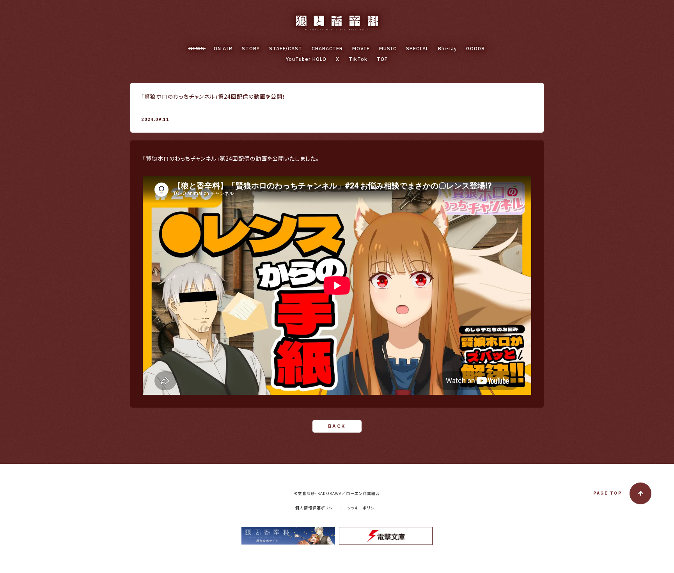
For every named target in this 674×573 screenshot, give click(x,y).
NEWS (196, 48)
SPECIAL (417, 48)
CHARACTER (327, 48)
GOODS (475, 48)
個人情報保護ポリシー (316, 508)
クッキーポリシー (363, 508)
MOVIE (361, 48)
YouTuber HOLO (306, 59)
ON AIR (223, 48)
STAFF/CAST (285, 48)
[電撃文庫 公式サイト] (386, 536)
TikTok (358, 59)
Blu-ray (447, 48)
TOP (382, 59)
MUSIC (388, 48)
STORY (251, 48)
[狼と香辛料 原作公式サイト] (288, 536)
